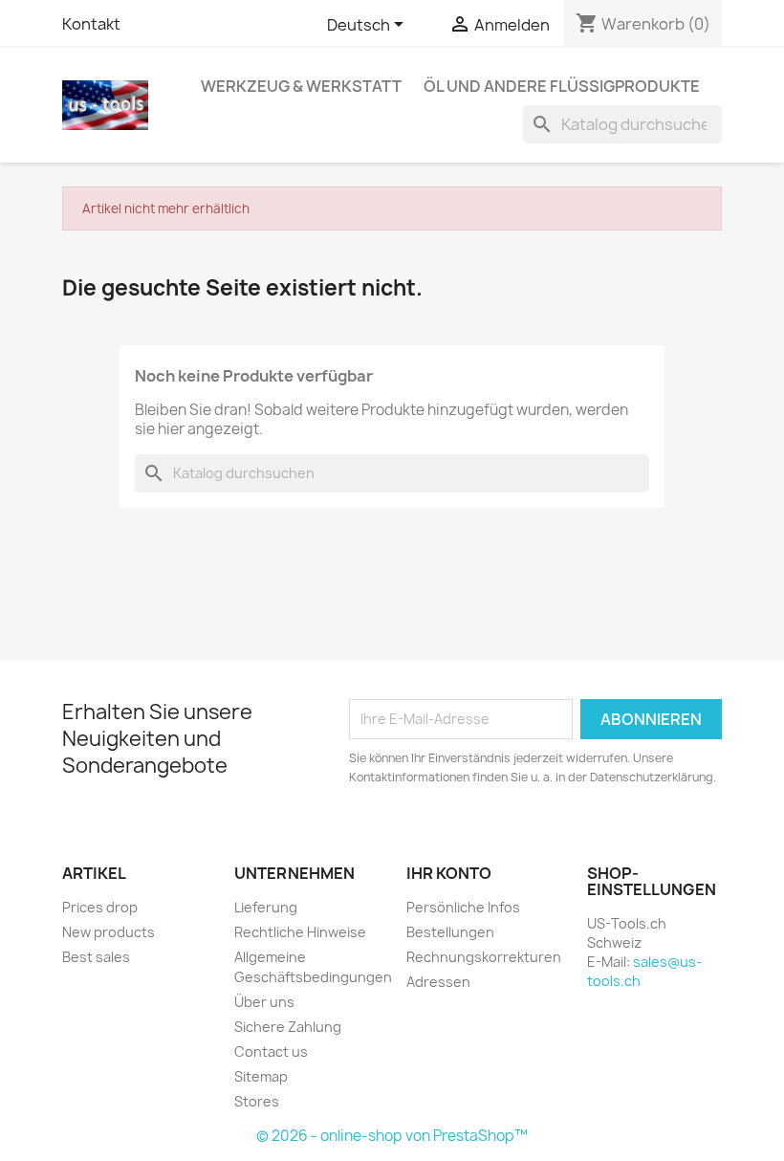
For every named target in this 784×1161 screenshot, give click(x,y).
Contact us (271, 1051)
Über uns (264, 1002)
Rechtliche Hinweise (300, 932)
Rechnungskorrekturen (483, 957)
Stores (256, 1101)
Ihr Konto (448, 873)
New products (108, 932)
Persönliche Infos (463, 907)
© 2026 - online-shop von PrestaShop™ (392, 1136)
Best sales (96, 957)
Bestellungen (450, 932)
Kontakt (91, 23)
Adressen (438, 982)
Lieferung (265, 907)
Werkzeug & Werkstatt (301, 86)
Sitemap (261, 1076)
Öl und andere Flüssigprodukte (562, 86)
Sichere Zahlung (287, 1027)
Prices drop (100, 907)
